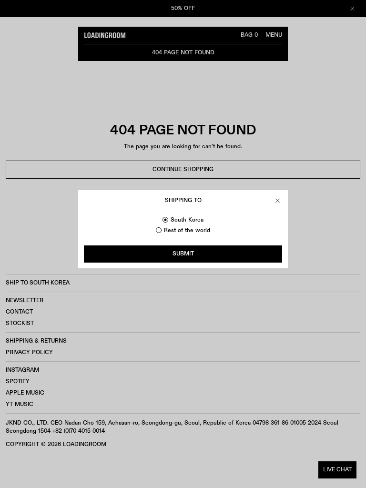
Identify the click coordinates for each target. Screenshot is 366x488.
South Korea (187, 220)
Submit (183, 254)
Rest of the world (187, 230)
